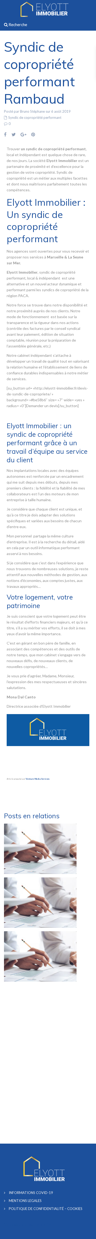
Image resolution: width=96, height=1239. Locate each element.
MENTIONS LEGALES (25, 1200)
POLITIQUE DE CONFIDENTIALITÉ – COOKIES (45, 1208)
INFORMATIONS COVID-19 (31, 1193)
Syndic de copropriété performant (34, 117)
